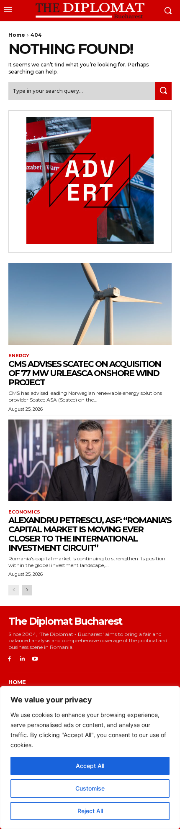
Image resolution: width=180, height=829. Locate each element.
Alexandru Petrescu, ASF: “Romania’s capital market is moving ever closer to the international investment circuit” (89, 534)
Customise (90, 788)
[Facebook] (9, 659)
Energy (18, 356)
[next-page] (27, 590)
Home (16, 35)
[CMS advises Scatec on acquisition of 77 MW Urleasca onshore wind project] (90, 304)
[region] (90, 757)
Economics (24, 512)
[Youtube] (35, 659)
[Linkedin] (22, 659)
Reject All (90, 810)
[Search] (163, 91)
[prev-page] (13, 590)
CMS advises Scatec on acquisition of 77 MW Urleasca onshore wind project (84, 373)
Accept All (90, 765)
